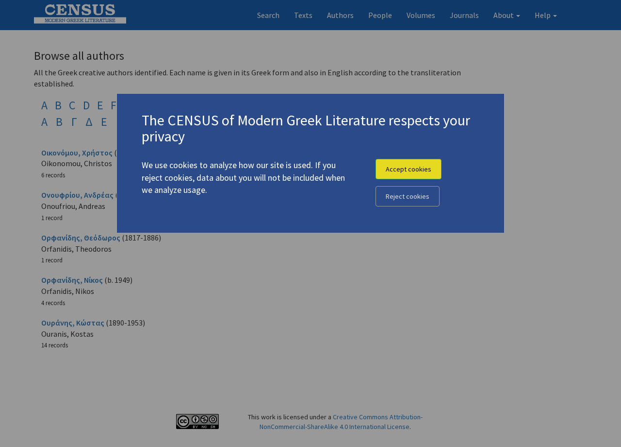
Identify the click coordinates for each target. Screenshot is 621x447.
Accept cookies (408, 169)
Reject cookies (407, 196)
